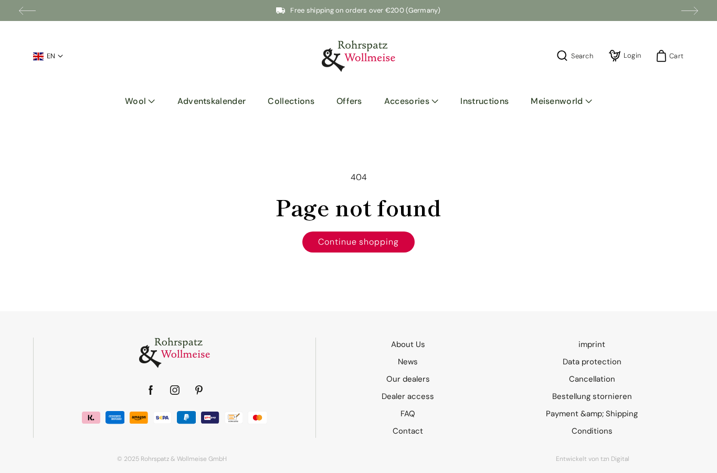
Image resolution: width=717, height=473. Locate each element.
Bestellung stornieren (592, 396)
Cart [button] (673, 55)
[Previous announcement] (27, 10)
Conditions (592, 431)
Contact (408, 431)
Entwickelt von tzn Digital (592, 459)
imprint (591, 344)
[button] (140, 101)
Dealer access (408, 396)
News (408, 361)
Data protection (592, 361)
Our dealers (408, 379)
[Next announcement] (689, 10)
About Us (408, 344)
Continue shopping (358, 241)
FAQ (407, 413)
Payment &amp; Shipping (592, 413)
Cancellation (592, 379)
